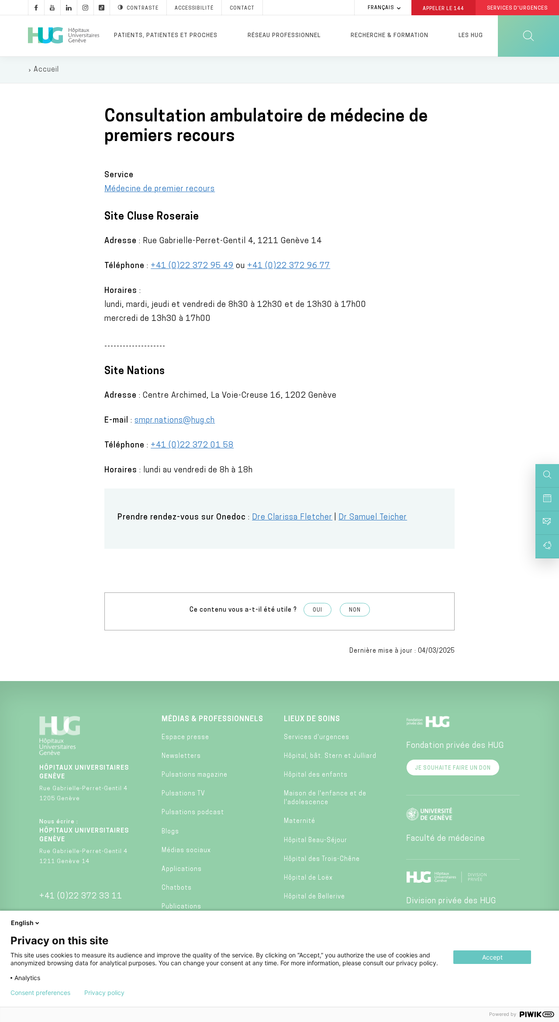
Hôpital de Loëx (308, 878)
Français (381, 8)
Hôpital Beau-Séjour (315, 840)
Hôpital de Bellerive (314, 897)
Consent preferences (40, 992)
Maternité (299, 821)
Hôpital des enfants (316, 775)
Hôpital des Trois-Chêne (322, 859)
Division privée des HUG (451, 901)
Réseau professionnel (284, 35)
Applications (182, 869)
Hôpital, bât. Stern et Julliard (330, 756)
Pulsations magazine (195, 775)
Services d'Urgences (517, 8)
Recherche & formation (389, 35)
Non (355, 610)
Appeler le (443, 8)
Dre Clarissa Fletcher (292, 518)
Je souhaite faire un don (453, 768)
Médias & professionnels (212, 719)
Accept (492, 957)
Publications (181, 907)
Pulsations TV (183, 794)
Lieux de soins (312, 719)
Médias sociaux (186, 850)
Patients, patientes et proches (165, 35)
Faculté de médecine (445, 839)
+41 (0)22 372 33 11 (80, 897)
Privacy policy (104, 992)
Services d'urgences (316, 737)
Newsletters (181, 756)
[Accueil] (63, 36)
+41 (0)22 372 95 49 (192, 266)
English (22, 922)
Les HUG (471, 35)
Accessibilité (194, 8)
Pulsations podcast (193, 812)
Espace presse (185, 737)
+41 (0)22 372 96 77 (288, 266)
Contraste (143, 8)
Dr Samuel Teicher (372, 518)
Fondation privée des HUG (455, 746)
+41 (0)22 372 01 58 (192, 446)
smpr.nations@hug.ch (175, 421)
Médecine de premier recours (159, 189)
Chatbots (177, 888)
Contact (242, 8)
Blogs (170, 832)
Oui (317, 610)
